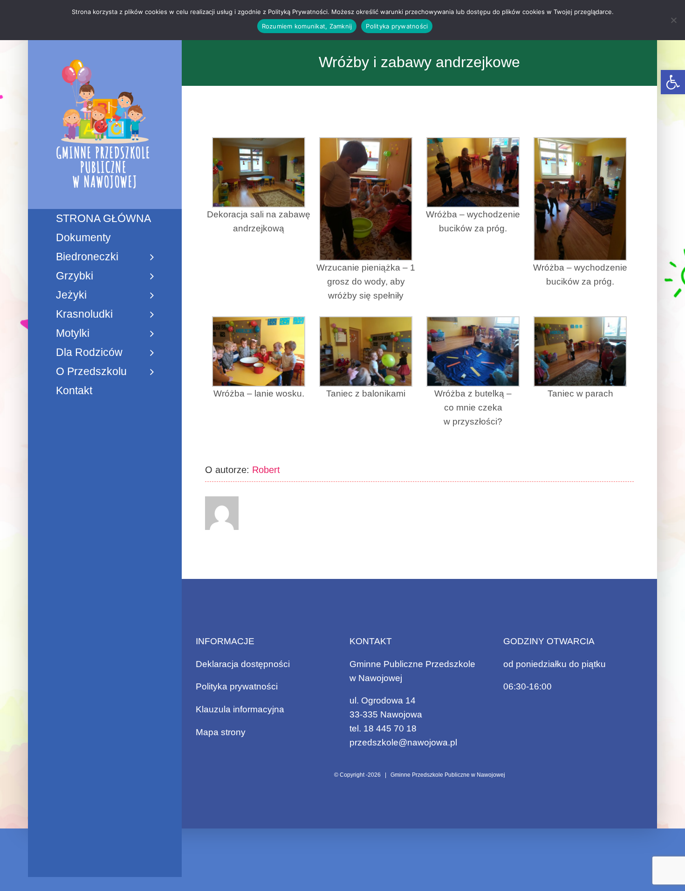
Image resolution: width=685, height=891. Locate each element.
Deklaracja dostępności (243, 664)
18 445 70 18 (390, 728)
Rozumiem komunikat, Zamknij (307, 26)
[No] (673, 20)
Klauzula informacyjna (240, 709)
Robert (266, 470)
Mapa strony (221, 732)
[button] (673, 82)
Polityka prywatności (237, 686)
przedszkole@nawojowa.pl (403, 742)
